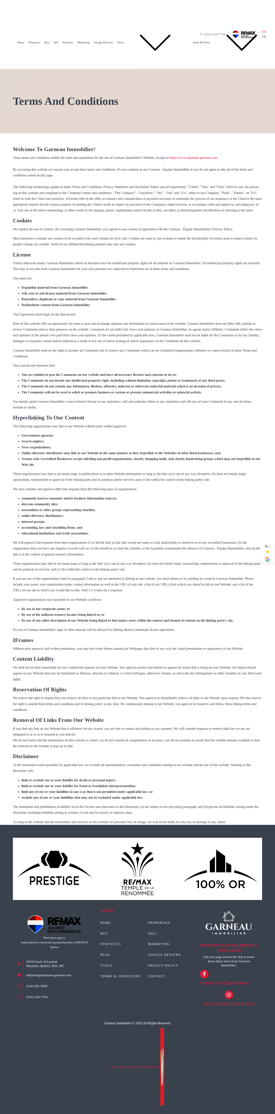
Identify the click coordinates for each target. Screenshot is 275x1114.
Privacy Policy (163, 965)
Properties (34, 42)
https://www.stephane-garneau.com (193, 157)
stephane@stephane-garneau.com (48, 975)
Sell (56, 42)
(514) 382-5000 (36, 986)
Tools (120, 42)
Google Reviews (103, 42)
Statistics (68, 42)
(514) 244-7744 (36, 997)
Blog (105, 954)
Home (20, 42)
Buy (46, 42)
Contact (156, 976)
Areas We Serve (201, 42)
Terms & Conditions (120, 976)
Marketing (83, 42)
